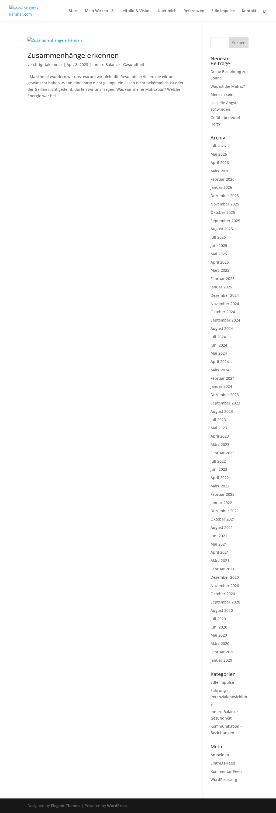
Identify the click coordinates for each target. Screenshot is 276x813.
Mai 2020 (219, 635)
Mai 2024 (219, 353)
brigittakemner (48, 64)
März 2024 (220, 369)
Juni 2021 (219, 535)
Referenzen (194, 11)
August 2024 (222, 328)
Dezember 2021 (225, 510)
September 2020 (225, 602)
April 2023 (220, 436)
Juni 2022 (219, 469)
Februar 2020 (222, 651)
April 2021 (220, 552)
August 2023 (222, 411)
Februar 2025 (222, 278)
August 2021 (222, 527)
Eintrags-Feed (223, 763)
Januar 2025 (221, 286)
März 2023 (220, 444)
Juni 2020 (219, 627)
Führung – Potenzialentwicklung (229, 697)
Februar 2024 (222, 378)
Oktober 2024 (223, 311)
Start (73, 11)
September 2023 (225, 403)
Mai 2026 (219, 154)
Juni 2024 (219, 345)
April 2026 (220, 162)
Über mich (167, 11)
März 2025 (220, 270)
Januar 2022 (221, 502)
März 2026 (220, 170)
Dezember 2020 (225, 577)
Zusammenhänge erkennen (73, 55)
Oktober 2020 (223, 593)
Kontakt (249, 11)
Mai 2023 (219, 427)
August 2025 (222, 228)
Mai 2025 (219, 253)
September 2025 (225, 220)
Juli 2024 (218, 336)
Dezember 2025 (225, 195)
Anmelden (220, 754)
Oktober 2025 (223, 212)
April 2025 (220, 262)
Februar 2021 (222, 568)
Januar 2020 (221, 660)
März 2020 (220, 643)
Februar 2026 (222, 179)
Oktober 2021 (223, 519)
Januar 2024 (221, 386)
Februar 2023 (222, 452)
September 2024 (225, 320)
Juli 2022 (218, 461)
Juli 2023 (218, 419)
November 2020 (225, 585)
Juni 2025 (219, 245)
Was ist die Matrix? (228, 86)
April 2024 (220, 361)
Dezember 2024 (225, 295)
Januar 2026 (221, 187)
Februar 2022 (222, 494)
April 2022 (220, 477)
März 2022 (220, 486)
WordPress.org (224, 779)
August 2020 (222, 610)
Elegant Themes (65, 805)
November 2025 (225, 204)
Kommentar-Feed (226, 771)
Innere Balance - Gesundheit (118, 64)
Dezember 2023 (225, 394)
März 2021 (220, 560)
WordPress (117, 805)
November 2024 (225, 303)
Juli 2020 (218, 618)
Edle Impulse (223, 11)
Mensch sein (222, 94)
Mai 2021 (219, 544)
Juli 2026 (218, 145)
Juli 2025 (218, 237)
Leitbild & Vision (135, 11)
